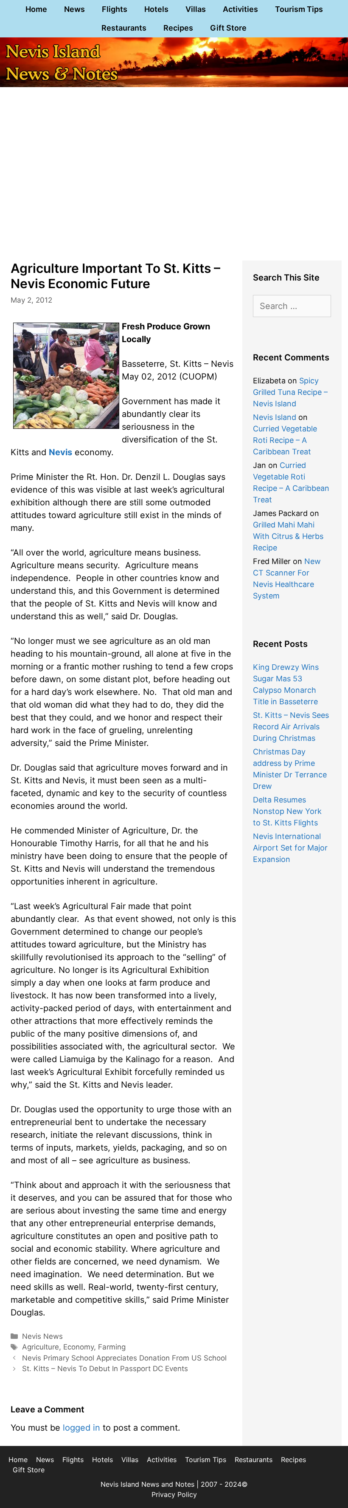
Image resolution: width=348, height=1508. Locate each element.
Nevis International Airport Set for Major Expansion (290, 848)
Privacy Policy (174, 1494)
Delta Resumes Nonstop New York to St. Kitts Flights (287, 811)
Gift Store (228, 27)
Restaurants (123, 27)
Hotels (156, 9)
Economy (78, 1347)
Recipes (178, 27)
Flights (114, 9)
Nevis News (42, 1336)
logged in (81, 1428)
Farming (112, 1347)
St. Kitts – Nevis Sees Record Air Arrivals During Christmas (291, 727)
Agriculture (40, 1347)
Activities (240, 9)
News (74, 9)
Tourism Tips (299, 9)
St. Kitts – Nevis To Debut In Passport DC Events (105, 1368)
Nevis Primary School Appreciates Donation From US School (124, 1358)
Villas (195, 9)
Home (36, 9)
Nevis (60, 452)
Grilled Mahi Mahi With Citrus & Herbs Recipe (288, 536)
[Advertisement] (174, 186)
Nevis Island (274, 417)
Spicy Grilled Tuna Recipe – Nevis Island (290, 392)
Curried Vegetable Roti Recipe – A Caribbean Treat (285, 440)
